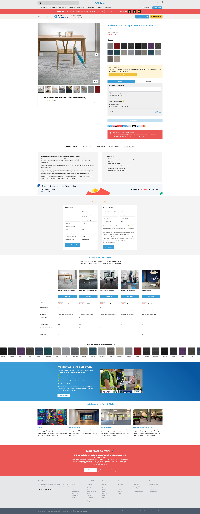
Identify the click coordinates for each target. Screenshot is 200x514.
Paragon (89, 501)
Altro (119, 488)
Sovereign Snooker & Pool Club (142, 427)
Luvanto (104, 489)
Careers (73, 488)
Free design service (154, 486)
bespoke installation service (84, 370)
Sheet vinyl (61, 7)
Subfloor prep (136, 486)
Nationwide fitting (153, 484)
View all (100, 406)
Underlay (135, 488)
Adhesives (136, 484)
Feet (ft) (148, 81)
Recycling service (153, 489)
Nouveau (89, 484)
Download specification (72, 244)
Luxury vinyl (52, 7)
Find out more (64, 395)
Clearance (108, 7)
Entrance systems (138, 491)
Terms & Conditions (76, 495)
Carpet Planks (111, 28)
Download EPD (108, 247)
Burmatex (89, 488)
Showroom (74, 486)
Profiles (135, 489)
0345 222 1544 (157, 7)
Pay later (151, 488)
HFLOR (104, 486)
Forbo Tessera (90, 499)
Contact (73, 497)
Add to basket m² (135, 120)
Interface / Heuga (91, 491)
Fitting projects (75, 493)
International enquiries (107, 470)
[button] (161, 3)
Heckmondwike (91, 497)
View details (67, 296)
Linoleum (70, 7)
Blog (72, 489)
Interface (104, 495)
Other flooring (80, 7)
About (73, 481)
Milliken (89, 493)
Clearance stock (153, 491)
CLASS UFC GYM (74, 427)
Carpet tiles (42, 7)
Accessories (91, 7)
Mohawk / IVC (90, 495)
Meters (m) (121, 81)
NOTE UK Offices (106, 427)
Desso (88, 489)
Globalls (40, 427)
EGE (88, 502)
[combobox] (58, 3)
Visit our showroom (76, 17)
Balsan (88, 486)
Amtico (104, 499)
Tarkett (104, 488)
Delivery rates (90, 470)
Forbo (103, 491)
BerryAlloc (105, 493)
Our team (73, 484)
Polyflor (104, 484)
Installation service (76, 15)
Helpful (100, 7)
